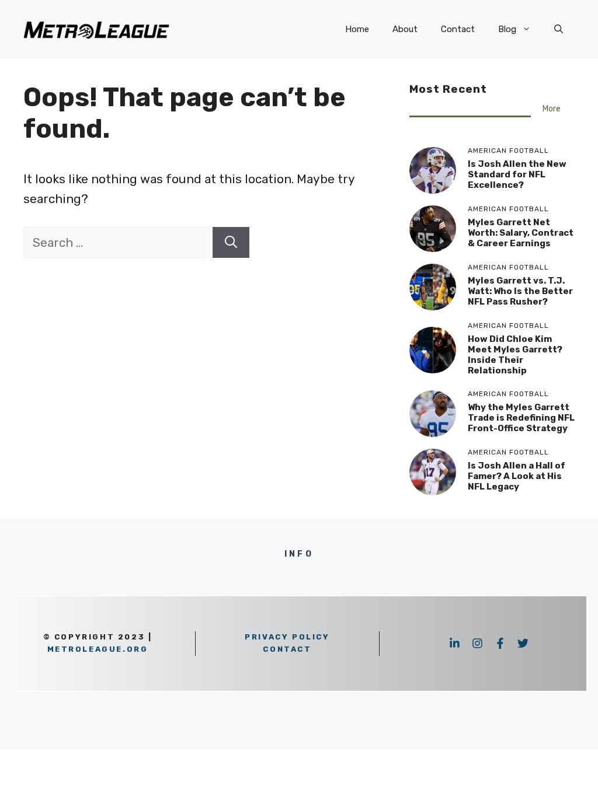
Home (357, 29)
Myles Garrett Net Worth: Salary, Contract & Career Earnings (520, 233)
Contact (458, 29)
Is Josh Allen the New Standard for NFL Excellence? (517, 174)
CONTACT (287, 649)
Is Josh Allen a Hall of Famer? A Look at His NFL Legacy (516, 476)
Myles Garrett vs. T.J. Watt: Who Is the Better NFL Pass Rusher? (520, 291)
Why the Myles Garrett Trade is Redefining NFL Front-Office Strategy (521, 418)
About (405, 29)
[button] (559, 29)
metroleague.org (97, 649)
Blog (507, 29)
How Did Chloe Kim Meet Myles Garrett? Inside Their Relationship (515, 355)
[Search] (231, 242)
